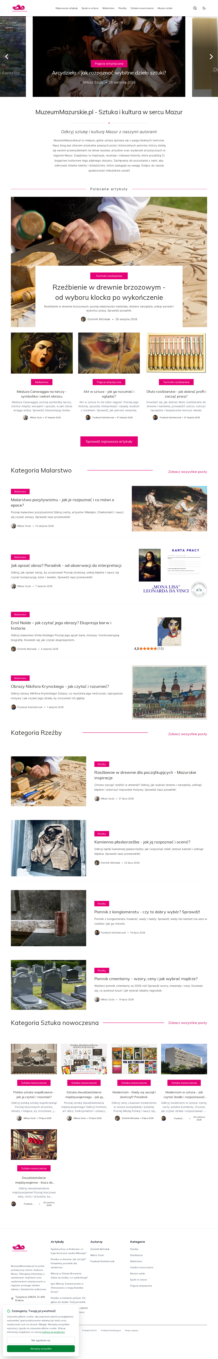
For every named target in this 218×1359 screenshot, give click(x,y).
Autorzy (96, 1242)
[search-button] (195, 8)
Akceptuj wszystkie (40, 1348)
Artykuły (57, 1242)
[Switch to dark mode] (204, 8)
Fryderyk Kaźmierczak (102, 1261)
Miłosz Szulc (97, 1255)
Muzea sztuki (165, 8)
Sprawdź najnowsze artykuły (109, 441)
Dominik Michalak (100, 1249)
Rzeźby (123, 8)
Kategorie (137, 1242)
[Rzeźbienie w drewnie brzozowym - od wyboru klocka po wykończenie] (109, 262)
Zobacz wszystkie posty (187, 471)
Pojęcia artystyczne (109, 63)
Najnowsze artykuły (67, 8)
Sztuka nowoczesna (142, 8)
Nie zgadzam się (41, 1340)
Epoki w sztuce (90, 8)
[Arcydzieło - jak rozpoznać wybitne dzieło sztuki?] (109, 56)
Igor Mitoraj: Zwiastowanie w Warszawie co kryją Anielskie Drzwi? (67, 1287)
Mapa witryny (131, 1330)
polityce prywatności (53, 1332)
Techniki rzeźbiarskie (109, 276)
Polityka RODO (89, 1330)
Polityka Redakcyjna (111, 1330)
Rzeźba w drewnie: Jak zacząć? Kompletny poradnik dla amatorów (68, 1263)
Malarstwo (108, 8)
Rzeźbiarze (136, 1255)
